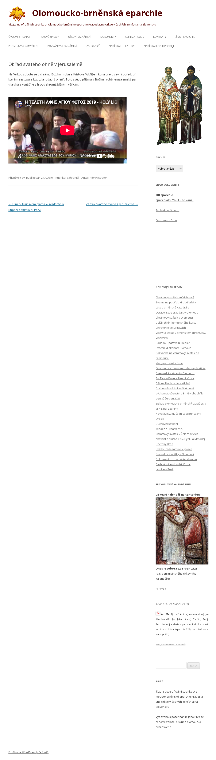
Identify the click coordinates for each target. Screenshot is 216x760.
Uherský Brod (164, 444)
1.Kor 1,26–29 (164, 604)
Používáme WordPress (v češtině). (28, 752)
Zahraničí (93, 46)
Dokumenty (108, 37)
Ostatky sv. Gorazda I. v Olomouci (177, 312)
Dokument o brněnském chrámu (176, 459)
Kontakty (159, 37)
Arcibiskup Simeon (167, 210)
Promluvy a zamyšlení (23, 46)
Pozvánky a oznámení (62, 46)
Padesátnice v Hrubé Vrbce (173, 464)
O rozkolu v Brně (166, 220)
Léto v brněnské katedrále (172, 307)
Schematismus (134, 37)
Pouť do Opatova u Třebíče (173, 343)
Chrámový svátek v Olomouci (174, 317)
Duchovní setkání (167, 424)
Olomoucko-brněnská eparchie (96, 13)
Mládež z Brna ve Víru (169, 429)
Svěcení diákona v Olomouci (174, 348)
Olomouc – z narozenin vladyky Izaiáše (180, 368)
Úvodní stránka (19, 37)
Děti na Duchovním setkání (173, 383)
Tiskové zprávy (49, 37)
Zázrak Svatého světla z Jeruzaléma (112, 204)
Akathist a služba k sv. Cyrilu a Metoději (180, 439)
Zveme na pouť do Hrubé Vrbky (176, 302)
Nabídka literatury (122, 46)
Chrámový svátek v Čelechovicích (177, 434)
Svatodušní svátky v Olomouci (175, 454)
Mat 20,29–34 (181, 604)
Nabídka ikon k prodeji (159, 46)
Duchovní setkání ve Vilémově (175, 388)
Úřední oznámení (79, 37)
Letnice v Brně (164, 469)
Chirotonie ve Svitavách (171, 328)
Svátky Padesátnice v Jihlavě (174, 449)
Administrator (98, 178)
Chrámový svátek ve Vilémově (175, 297)
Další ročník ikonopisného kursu (176, 322)
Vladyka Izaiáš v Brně (169, 363)
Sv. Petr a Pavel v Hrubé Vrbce (175, 378)
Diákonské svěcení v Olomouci (175, 373)
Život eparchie (185, 37)
